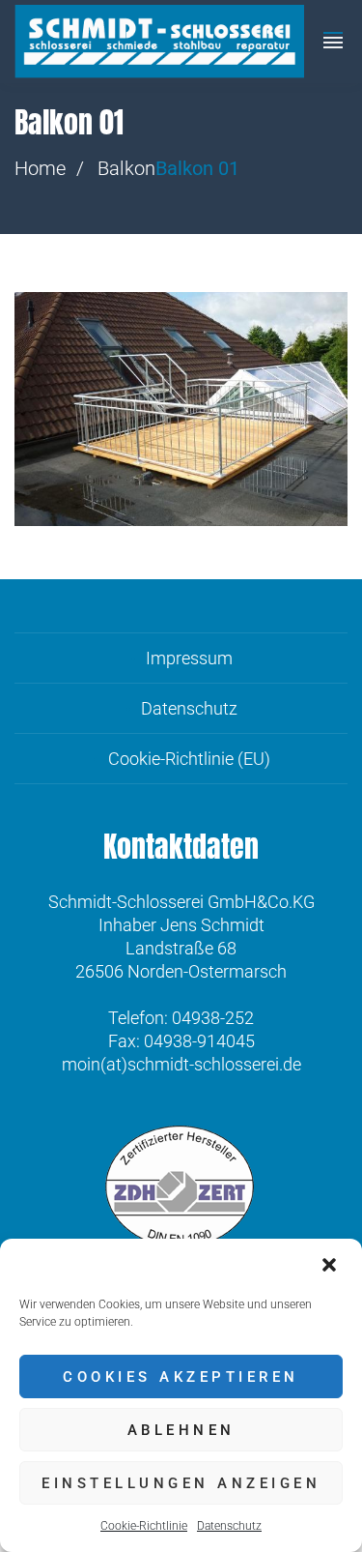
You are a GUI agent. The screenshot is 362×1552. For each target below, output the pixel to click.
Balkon (126, 168)
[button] (331, 1264)
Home (40, 168)
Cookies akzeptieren (181, 1377)
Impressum (189, 658)
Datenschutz (229, 1526)
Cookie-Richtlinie (143, 1526)
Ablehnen (181, 1430)
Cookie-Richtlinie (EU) (189, 758)
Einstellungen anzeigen (181, 1483)
